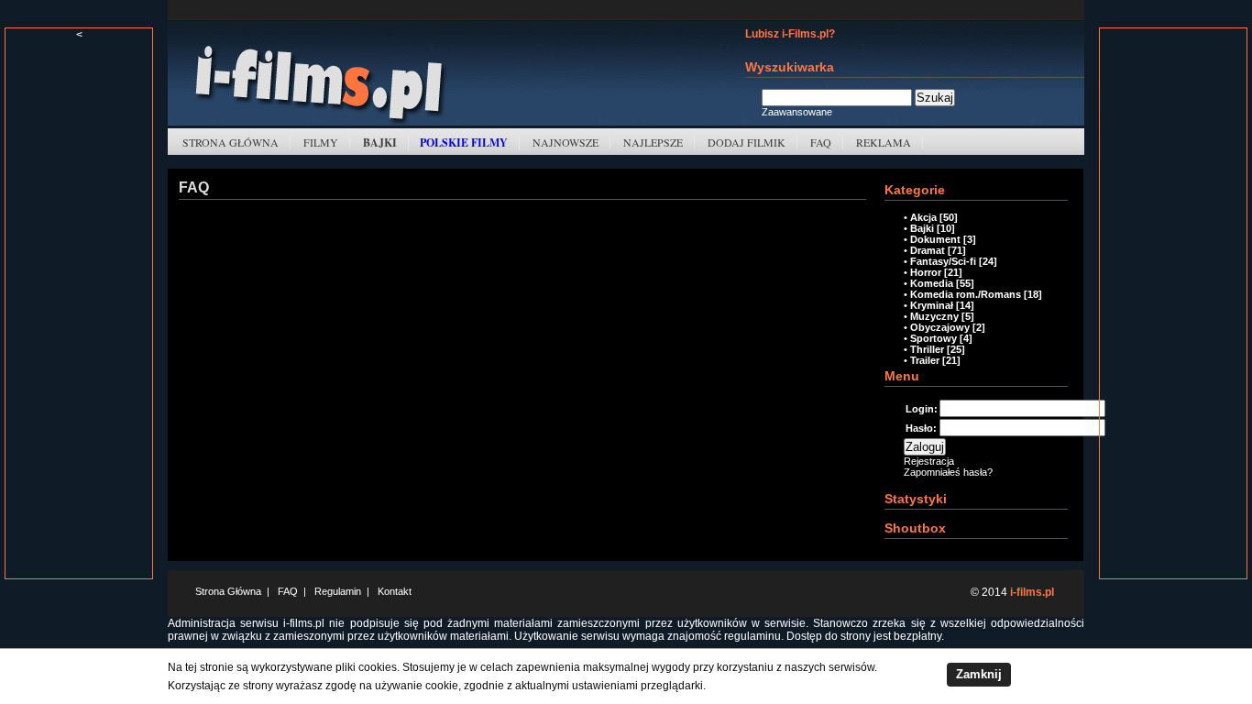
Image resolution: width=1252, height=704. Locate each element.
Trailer (924, 360)
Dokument (935, 239)
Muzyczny (934, 316)
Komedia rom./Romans (965, 294)
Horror (925, 272)
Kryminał (931, 305)
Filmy (320, 142)
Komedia (931, 283)
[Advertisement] (78, 316)
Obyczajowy (940, 327)
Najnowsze (566, 142)
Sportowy (933, 338)
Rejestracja (929, 461)
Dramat (927, 250)
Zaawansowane (797, 111)
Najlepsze (653, 142)
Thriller (927, 349)
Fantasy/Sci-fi (943, 261)
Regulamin (337, 591)
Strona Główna (230, 142)
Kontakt (395, 591)
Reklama (883, 142)
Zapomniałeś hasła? (948, 472)
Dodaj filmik (746, 142)
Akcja (923, 217)
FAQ (820, 142)
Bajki (922, 228)
